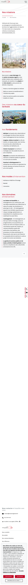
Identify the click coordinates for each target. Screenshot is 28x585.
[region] (14, 18)
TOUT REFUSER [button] (20, 576)
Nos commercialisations (8, 538)
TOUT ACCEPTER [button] (8, 576)
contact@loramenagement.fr (11, 513)
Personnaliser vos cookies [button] (13, 580)
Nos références (5, 541)
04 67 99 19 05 (7, 517)
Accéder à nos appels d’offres (11, 521)
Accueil (4, 17)
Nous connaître (5, 532)
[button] (26, 2)
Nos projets (5, 535)
